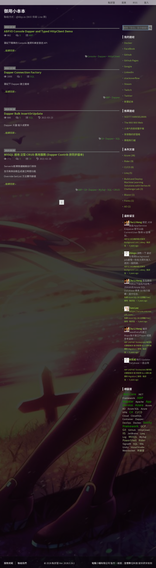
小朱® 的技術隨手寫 (134, 128)
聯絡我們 (22, 563)
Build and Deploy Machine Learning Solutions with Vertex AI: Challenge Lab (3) (137, 183)
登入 (146, 2)
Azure (139, 405)
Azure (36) (129, 155)
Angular (127, 401)
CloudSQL (136, 415)
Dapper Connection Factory (22, 72)
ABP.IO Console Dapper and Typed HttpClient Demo (38, 31)
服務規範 (8, 563)
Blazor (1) (129, 194)
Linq (142, 433)
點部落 (111, 2)
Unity (125, 447)
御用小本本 (14, 11)
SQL (32, 76)
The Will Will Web (133, 122)
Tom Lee (133, 307)
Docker (128, 42)
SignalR (126, 443)
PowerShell (129, 440)
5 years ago (142, 300)
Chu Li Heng (135, 222)
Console (91, 56)
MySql (102, 189)
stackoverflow (132, 78)
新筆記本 (128, 101)
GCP (143, 426)
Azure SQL (133, 408)
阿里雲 (140, 450)
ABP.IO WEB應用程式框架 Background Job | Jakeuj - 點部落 (137, 242)
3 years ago (133, 245)
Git (124, 430)
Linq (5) (128, 172)
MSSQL (133, 437)
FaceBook (129, 48)
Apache (140, 401)
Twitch (128, 89)
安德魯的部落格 (132, 134)
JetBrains (133, 433)
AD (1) (127, 206)
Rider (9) (128, 161)
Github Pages (131, 60)
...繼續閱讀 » (10, 50)
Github (128, 54)
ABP (31, 35)
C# (102, 138)
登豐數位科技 (131, 563)
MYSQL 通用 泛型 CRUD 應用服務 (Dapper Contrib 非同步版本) (44, 154)
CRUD (116, 189)
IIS (124, 433)
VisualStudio (137, 447)
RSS (135, 2)
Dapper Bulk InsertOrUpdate (23, 113)
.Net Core (129, 394)
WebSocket (128, 450)
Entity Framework (137, 424)
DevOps (126, 422)
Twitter (128, 95)
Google (128, 66)
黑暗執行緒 (130, 140)
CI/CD (138, 412)
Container (127, 419)
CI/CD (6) (129, 167)
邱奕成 (132, 359)
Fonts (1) (129, 200)
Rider (142, 440)
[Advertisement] (139, 503)
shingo (133, 253)
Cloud (125, 415)
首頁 (124, 2)
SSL (142, 443)
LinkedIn (129, 72)
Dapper (102, 56)
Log (124, 436)
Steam (127, 83)
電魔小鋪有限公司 (101, 563)
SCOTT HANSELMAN (135, 116)
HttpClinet (114, 56)
